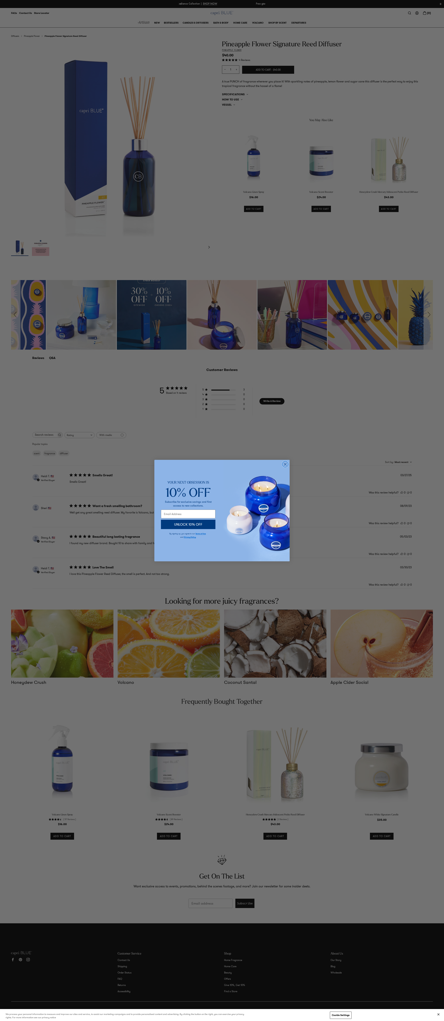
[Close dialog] (285, 464)
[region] (222, 1015)
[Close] (438, 1014)
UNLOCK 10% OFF (188, 524)
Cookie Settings (341, 1015)
